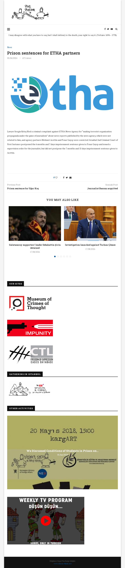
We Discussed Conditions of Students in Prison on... (62, 451)
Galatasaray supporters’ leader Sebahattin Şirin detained (35, 246)
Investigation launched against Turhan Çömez (90, 244)
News (9, 47)
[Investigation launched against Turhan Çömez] (90, 223)
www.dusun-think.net (62, 563)
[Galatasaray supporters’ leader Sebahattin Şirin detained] (35, 223)
